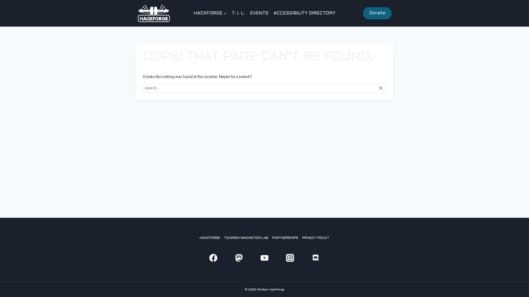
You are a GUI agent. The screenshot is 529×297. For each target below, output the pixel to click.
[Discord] (316, 258)
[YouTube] (264, 258)
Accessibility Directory (304, 13)
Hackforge (210, 237)
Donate (377, 13)
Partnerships (285, 237)
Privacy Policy (315, 237)
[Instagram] (290, 258)
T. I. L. (238, 13)
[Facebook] (213, 258)
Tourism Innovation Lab (246, 237)
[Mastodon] (239, 258)
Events (259, 13)
